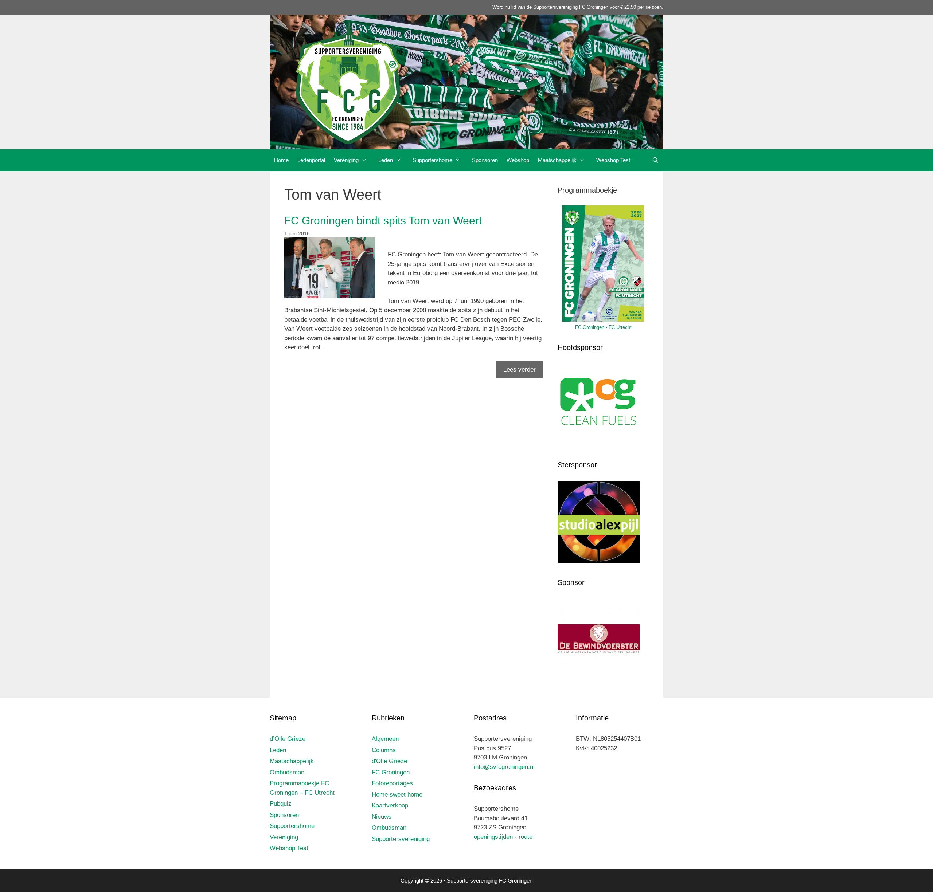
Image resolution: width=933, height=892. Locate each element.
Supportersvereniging (401, 839)
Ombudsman (287, 772)
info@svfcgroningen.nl (504, 766)
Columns (384, 750)
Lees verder (519, 369)
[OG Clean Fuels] (599, 444)
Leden (385, 160)
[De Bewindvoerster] (599, 679)
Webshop (518, 160)
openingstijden (493, 836)
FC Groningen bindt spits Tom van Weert (383, 221)
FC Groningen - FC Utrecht (603, 327)
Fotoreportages (392, 783)
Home (281, 160)
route (525, 836)
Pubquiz (281, 803)
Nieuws (382, 816)
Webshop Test (613, 160)
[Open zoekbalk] (655, 160)
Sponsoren (485, 160)
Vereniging (346, 160)
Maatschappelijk (557, 160)
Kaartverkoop (390, 805)
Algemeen (385, 738)
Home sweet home (397, 794)
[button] (366, 160)
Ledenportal (311, 160)
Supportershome (432, 160)
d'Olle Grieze (389, 761)
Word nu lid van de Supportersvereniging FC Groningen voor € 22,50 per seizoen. (577, 7)
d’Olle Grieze (287, 738)
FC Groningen (391, 772)
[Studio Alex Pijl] (599, 561)
